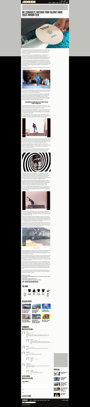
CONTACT (66, 2)
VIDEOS (57, 2)
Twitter (40, 279)
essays (26, 281)
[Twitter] (61, 1)
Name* (23, 389)
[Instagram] (62, 1)
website (25, 277)
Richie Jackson (40, 258)
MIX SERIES (60, 2)
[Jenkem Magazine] (29, 1)
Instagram (35, 279)
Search (22, 402)
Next (30, 329)
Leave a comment (25, 381)
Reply (31, 343)
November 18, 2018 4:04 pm (34, 340)
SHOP (64, 2)
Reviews (30, 281)
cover (36, 97)
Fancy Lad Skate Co (28, 258)
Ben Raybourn (34, 63)
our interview (40, 56)
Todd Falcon (35, 281)
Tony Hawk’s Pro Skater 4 (41, 62)
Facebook (35, 278)
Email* (23, 392)
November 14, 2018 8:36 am (30, 364)
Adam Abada (28, 275)
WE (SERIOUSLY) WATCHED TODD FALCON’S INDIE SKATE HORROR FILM (42, 14)
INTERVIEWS (54, 2)
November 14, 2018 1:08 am (30, 347)
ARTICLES (50, 2)
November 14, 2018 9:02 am (34, 371)
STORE (48, 400)
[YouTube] (64, 1)
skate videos (46, 61)
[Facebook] (59, 1)
